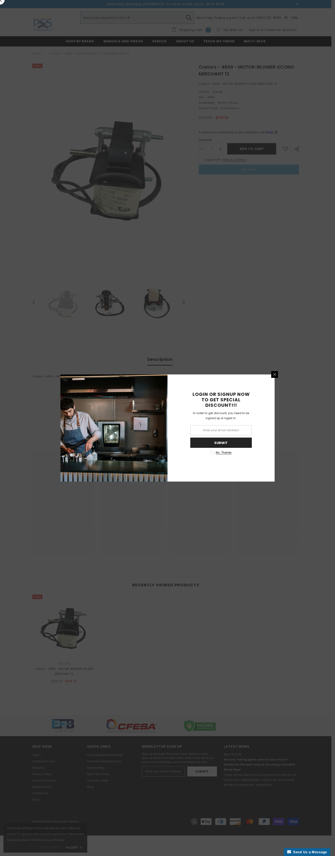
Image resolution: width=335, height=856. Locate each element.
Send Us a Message (309, 852)
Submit (221, 443)
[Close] (274, 374)
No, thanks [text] (224, 452)
